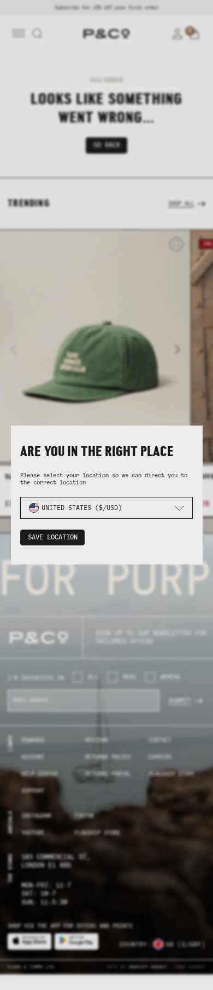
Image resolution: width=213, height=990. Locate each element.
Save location (53, 537)
